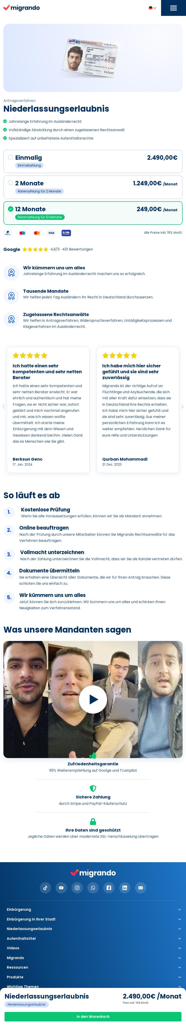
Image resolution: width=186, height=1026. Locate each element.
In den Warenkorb (93, 1016)
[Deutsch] (152, 8)
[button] (3, 407)
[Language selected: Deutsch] (152, 8)
